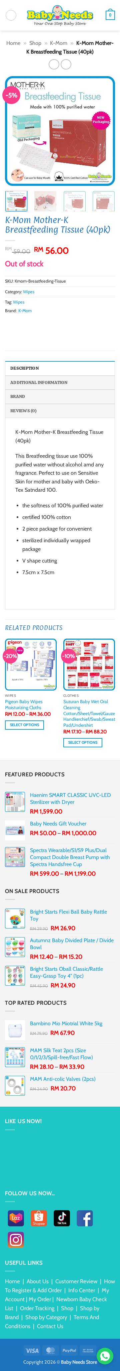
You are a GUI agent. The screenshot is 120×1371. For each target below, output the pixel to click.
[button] (11, 15)
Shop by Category (46, 1317)
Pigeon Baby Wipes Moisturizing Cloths (24, 704)
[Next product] (54, 64)
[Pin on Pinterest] (41, 323)
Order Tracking (37, 1308)
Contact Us (50, 1326)
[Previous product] (66, 64)
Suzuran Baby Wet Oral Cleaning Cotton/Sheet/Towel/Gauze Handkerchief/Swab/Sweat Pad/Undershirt (89, 713)
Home (13, 43)
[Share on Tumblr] (58, 323)
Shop (35, 43)
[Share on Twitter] (25, 323)
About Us (38, 1281)
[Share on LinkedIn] (49, 323)
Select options (24, 725)
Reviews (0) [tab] (23, 411)
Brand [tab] (17, 396)
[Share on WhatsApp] (9, 323)
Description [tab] (24, 368)
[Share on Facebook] (17, 323)
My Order (40, 1299)
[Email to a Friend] (33, 323)
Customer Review (76, 1281)
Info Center (81, 1290)
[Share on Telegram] (66, 323)
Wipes (28, 291)
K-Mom (58, 43)
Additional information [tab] (39, 382)
